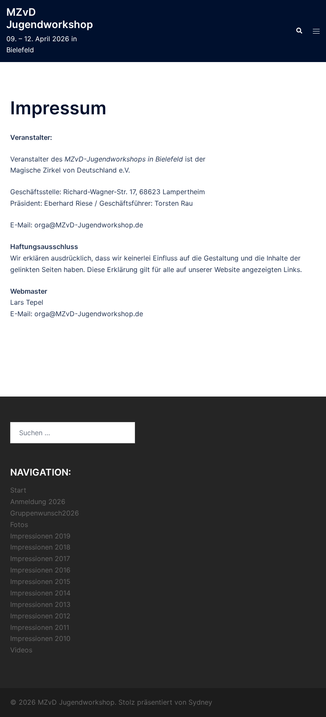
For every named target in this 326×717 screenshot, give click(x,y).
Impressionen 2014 (40, 593)
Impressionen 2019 (40, 536)
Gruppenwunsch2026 (44, 513)
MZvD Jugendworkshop (49, 18)
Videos (21, 650)
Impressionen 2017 (40, 558)
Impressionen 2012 (40, 616)
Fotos (19, 524)
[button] (298, 31)
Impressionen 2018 (40, 547)
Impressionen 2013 (40, 604)
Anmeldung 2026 (37, 501)
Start (18, 490)
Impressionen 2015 (40, 581)
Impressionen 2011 (39, 627)
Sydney (200, 702)
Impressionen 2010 (40, 638)
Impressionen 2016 (40, 570)
